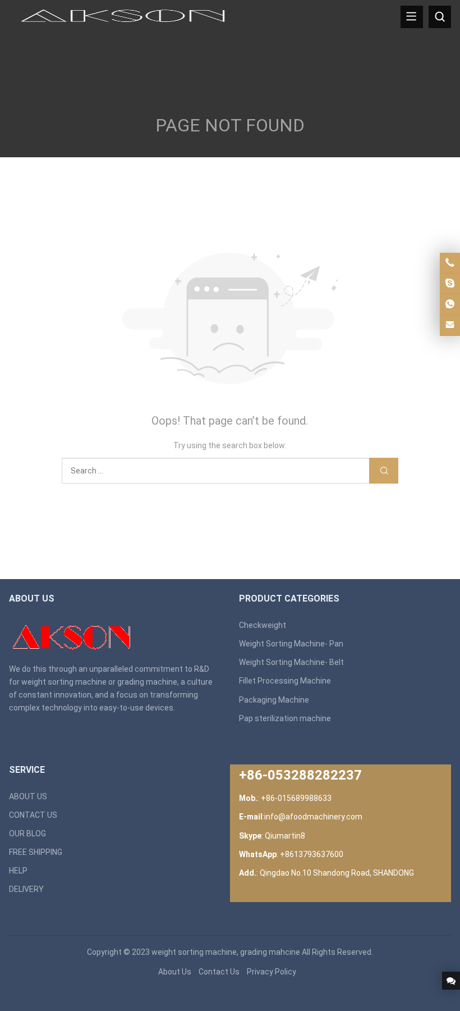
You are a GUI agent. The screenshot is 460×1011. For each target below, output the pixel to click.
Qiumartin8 (285, 835)
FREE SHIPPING (35, 852)
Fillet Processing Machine (285, 680)
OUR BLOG (27, 833)
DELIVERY (26, 889)
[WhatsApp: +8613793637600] (450, 304)
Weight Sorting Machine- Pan (291, 643)
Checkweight (262, 625)
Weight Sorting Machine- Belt (291, 662)
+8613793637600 (311, 854)
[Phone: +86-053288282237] (450, 263)
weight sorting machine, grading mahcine (225, 952)
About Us (174, 971)
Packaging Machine (274, 699)
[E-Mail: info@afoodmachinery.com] (450, 325)
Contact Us (219, 971)
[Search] (440, 17)
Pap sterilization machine (285, 718)
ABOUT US (28, 796)
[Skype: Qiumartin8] (450, 284)
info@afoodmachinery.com (313, 816)
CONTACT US (33, 814)
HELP (18, 870)
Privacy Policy (271, 971)
